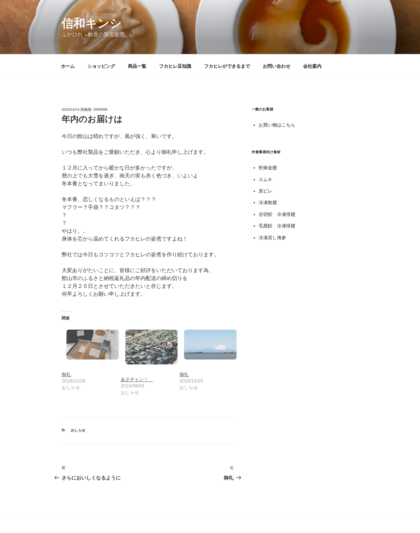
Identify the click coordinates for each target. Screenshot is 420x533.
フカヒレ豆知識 (175, 66)
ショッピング (101, 66)
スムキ (265, 179)
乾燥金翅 (268, 167)
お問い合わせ (276, 66)
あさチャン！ (137, 379)
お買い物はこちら (277, 124)
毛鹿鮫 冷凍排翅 (277, 225)
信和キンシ (92, 23)
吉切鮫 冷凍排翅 (277, 214)
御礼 (66, 374)
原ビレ (265, 191)
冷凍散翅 (268, 202)
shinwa (101, 109)
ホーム (68, 66)
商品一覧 (137, 66)
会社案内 (312, 66)
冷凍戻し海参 (272, 237)
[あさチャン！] (147, 347)
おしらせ (78, 430)
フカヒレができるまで (227, 66)
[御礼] (88, 344)
